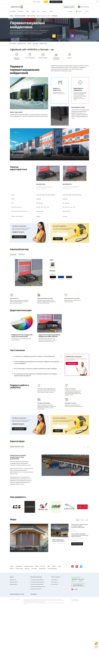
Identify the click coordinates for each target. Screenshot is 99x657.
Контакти (51, 11)
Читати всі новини (77, 543)
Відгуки (33, 11)
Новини (77, 520)
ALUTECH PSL (13, 254)
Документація (43, 43)
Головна (12, 39)
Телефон (55, 231)
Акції (38, 11)
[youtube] (77, 566)
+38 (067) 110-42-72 (69, 7)
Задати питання (72, 363)
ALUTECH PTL (21, 254)
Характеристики (22, 43)
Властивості (13, 43)
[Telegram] (81, 566)
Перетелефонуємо (19, 236)
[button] (84, 447)
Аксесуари (35, 43)
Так (46, 1)
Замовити (57, 238)
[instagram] (72, 566)
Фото (82, 520)
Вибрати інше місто (56, 1)
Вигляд (29, 43)
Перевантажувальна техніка (21, 39)
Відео (87, 520)
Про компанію (13, 11)
